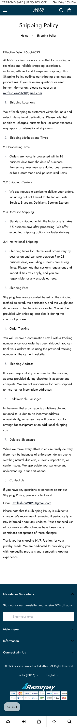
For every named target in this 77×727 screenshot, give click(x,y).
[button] (69, 10)
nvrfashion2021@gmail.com (22, 93)
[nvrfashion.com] (38, 10)
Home (24, 35)
